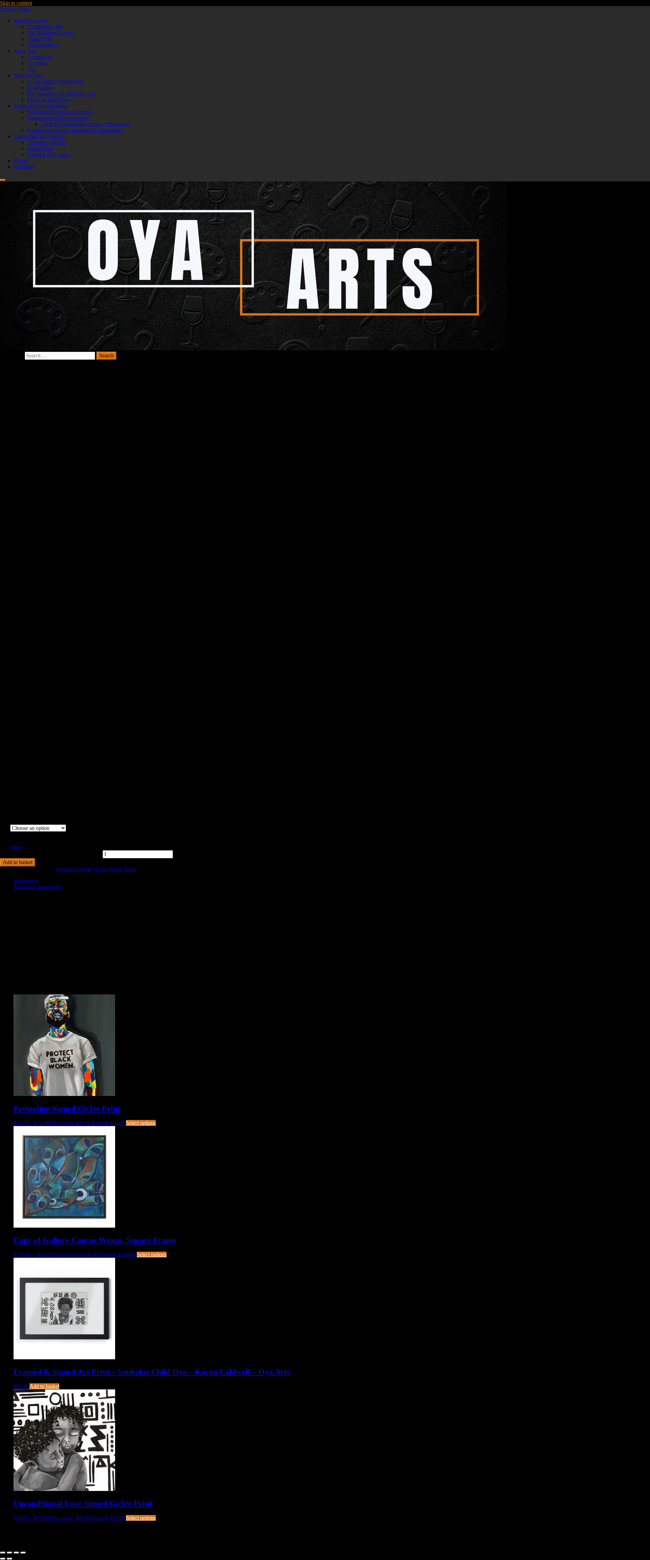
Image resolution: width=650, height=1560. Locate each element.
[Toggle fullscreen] (9, 1553)
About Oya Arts (31, 20)
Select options (141, 1123)
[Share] (16, 1553)
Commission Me (44, 26)
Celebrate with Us (46, 142)
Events (21, 160)
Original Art (40, 57)
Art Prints (37, 63)
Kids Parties (40, 148)
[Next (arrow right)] (9, 1559)
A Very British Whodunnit (55, 81)
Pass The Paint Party (49, 100)
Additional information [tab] (38, 887)
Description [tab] (26, 881)
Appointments (42, 45)
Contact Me (39, 39)
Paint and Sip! (29, 75)
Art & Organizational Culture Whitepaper (85, 124)
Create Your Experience (39, 136)
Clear (16, 847)
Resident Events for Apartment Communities (75, 130)
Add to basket (17, 862)
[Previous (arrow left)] (2, 1559)
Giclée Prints (107, 869)
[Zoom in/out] (2, 1553)
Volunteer (24, 167)
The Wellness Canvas (50, 33)
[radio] (38, 835)
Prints (130, 869)
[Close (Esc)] (23, 1553)
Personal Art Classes (49, 154)
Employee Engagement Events (60, 112)
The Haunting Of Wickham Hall (61, 93)
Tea (31, 69)
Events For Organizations (41, 106)
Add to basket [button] (44, 1386)
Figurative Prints (73, 869)
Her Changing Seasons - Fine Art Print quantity (50, 854)
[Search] (2, 180)
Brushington (40, 87)
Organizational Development (58, 118)
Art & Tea (24, 51)
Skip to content (16, 3)
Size (4, 837)
